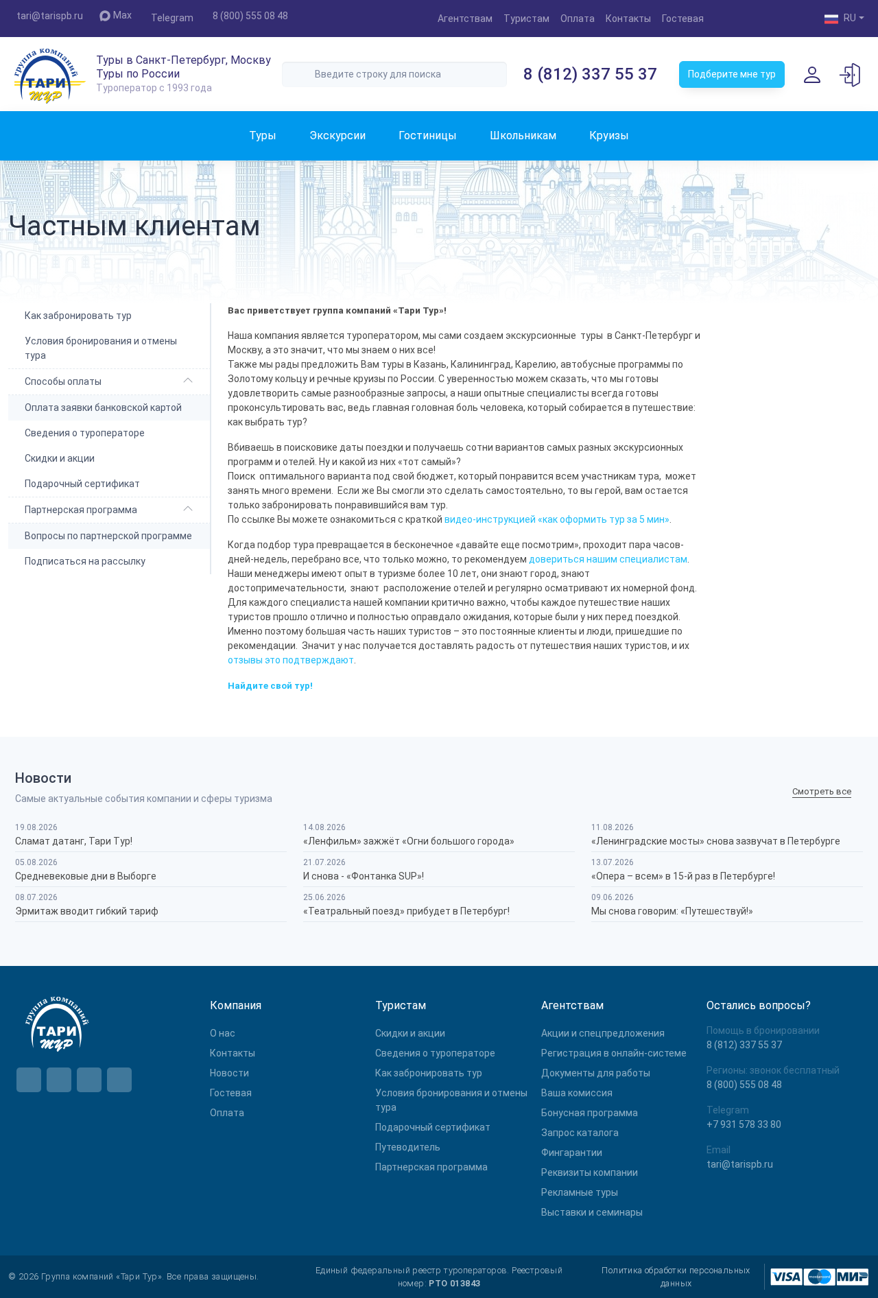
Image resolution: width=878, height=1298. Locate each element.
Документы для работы (595, 1072)
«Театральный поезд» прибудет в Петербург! (406, 911)
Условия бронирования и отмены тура (101, 348)
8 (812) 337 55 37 (590, 74)
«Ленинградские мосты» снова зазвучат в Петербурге (715, 841)
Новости (229, 1072)
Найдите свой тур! (270, 686)
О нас (222, 1033)
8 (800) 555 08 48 (250, 15)
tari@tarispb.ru (49, 15)
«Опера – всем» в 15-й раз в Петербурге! (683, 876)
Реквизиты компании (589, 1172)
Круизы (609, 135)
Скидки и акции (60, 458)
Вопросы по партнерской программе (108, 535)
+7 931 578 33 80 (744, 1124)
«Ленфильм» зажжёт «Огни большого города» (408, 841)
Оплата (577, 18)
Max (122, 15)
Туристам (526, 18)
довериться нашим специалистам (608, 559)
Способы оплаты (63, 381)
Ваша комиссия (577, 1092)
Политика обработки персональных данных (676, 1276)
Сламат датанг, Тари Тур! (73, 841)
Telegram (172, 17)
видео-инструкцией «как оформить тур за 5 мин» (556, 519)
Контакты (628, 18)
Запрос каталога (580, 1132)
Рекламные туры (579, 1192)
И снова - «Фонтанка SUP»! (363, 876)
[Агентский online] (850, 74)
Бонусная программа (589, 1112)
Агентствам (465, 18)
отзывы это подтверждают (291, 659)
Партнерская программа (81, 509)
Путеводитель (407, 1147)
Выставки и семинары (592, 1212)
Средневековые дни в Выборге (85, 876)
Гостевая (683, 18)
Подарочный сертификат (82, 483)
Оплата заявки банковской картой (103, 407)
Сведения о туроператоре (85, 432)
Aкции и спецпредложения (603, 1033)
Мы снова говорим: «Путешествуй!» (672, 911)
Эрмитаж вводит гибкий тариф (86, 911)
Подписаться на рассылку (85, 561)
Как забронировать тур (78, 315)
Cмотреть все (821, 792)
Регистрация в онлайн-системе (614, 1053)
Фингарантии (571, 1152)
